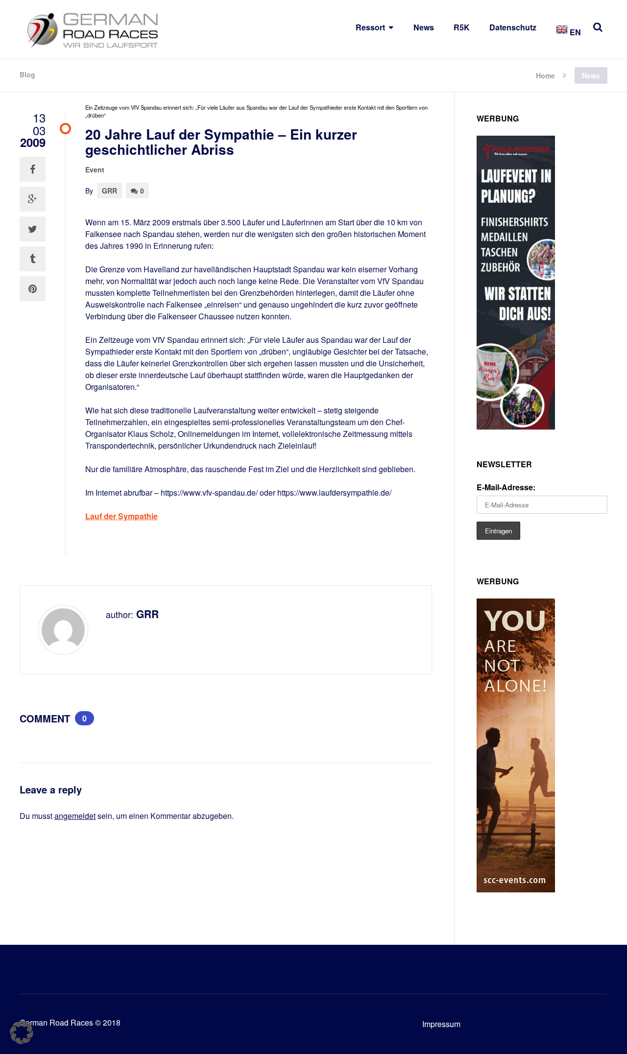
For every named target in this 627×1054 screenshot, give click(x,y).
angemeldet (75, 815)
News (423, 27)
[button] (21, 1032)
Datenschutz (512, 27)
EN (574, 32)
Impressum (441, 1024)
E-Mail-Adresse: (506, 487)
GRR (109, 190)
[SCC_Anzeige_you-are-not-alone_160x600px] (516, 889)
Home (545, 75)
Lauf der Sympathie (121, 516)
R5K (462, 27)
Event (94, 169)
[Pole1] (516, 426)
